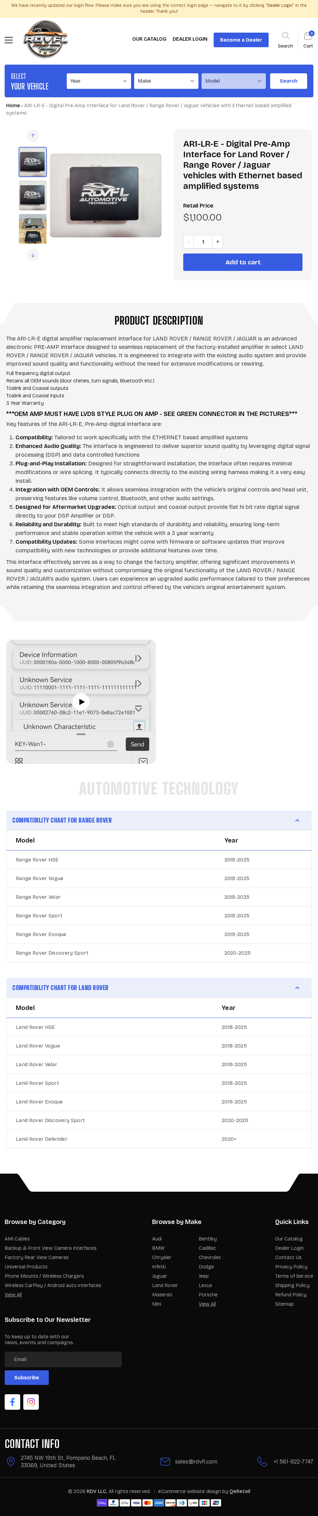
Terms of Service (294, 1276)
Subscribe (26, 1378)
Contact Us (288, 1257)
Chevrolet (210, 1257)
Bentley (208, 1239)
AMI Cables (17, 1239)
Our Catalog (289, 1239)
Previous (33, 135)
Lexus (205, 1285)
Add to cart (243, 262)
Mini (156, 1304)
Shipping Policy (292, 1285)
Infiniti (159, 1267)
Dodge (206, 1267)
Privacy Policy (291, 1267)
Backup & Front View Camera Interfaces (51, 1248)
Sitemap (284, 1304)
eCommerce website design (190, 1491)
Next (33, 255)
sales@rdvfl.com (196, 1461)
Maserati (162, 1295)
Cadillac (207, 1248)
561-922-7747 (296, 1461)
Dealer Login (289, 1248)
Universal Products (26, 1267)
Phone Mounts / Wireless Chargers (44, 1276)
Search (289, 81)
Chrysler (161, 1257)
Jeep (204, 1276)
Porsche (208, 1295)
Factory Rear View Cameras (37, 1257)
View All (13, 1295)
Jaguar (159, 1276)
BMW (158, 1248)
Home (13, 105)
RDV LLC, (97, 1491)
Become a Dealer (241, 40)
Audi (157, 1239)
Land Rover (165, 1285)
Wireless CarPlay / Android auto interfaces (53, 1285)
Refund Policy (291, 1295)
